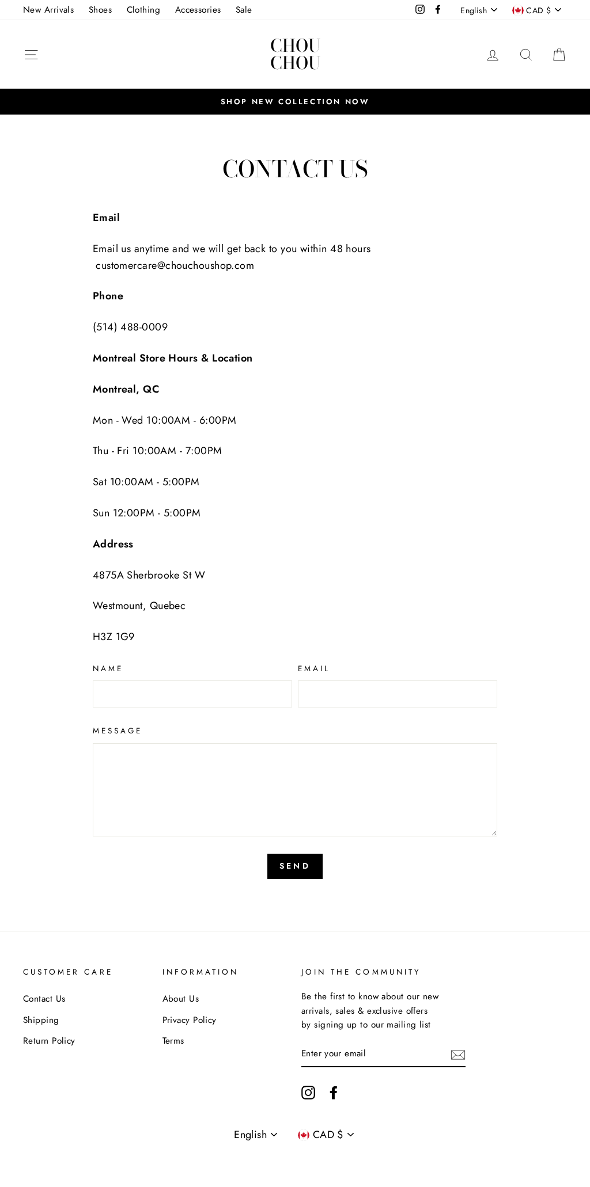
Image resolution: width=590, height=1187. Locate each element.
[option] (295, 101)
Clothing (144, 9)
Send (295, 866)
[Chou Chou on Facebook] (334, 1092)
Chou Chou (295, 54)
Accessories (198, 9)
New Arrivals (48, 9)
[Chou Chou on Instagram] (308, 1092)
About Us (180, 998)
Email (314, 668)
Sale (244, 9)
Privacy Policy (189, 1020)
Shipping (41, 1020)
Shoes (100, 9)
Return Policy (49, 1040)
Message (117, 730)
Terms (173, 1040)
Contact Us (44, 998)
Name (108, 668)
